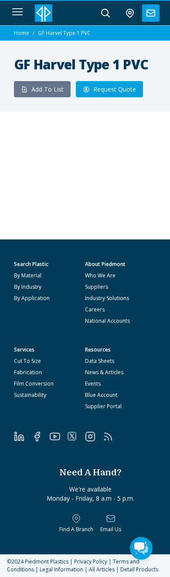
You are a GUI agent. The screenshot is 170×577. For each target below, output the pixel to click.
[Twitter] (76, 436)
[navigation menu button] (17, 12)
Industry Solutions (107, 298)
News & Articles (104, 372)
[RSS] (112, 436)
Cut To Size (27, 361)
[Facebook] (41, 436)
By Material (27, 275)
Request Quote (114, 89)
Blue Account (101, 395)
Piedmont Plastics (46, 561)
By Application (32, 298)
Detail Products (139, 569)
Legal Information (61, 569)
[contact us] (151, 13)
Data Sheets (99, 361)
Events (93, 383)
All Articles (102, 569)
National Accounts (107, 320)
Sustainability (30, 395)
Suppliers (96, 286)
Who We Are (100, 275)
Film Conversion (34, 383)
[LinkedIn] (23, 436)
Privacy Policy (90, 561)
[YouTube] (59, 436)
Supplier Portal (103, 406)
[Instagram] (94, 436)
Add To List (47, 89)
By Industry (27, 286)
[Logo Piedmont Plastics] (43, 13)
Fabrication (28, 372)
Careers (95, 309)
